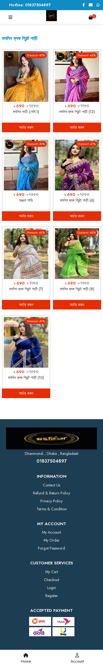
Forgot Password (51, 548)
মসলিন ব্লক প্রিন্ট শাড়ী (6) (77, 200)
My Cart (51, 572)
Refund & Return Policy (51, 493)
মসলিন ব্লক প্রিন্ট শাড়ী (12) (77, 111)
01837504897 (52, 461)
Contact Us (51, 485)
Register (51, 595)
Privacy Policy (51, 501)
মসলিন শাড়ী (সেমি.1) (26, 111)
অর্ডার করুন (26, 127)
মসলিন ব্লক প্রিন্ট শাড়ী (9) (77, 289)
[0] (91, 17)
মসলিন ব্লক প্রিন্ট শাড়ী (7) (26, 289)
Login (51, 587)
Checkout (51, 579)
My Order (52, 540)
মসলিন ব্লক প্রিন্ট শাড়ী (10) (26, 377)
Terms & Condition (52, 509)
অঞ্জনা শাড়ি (26, 200)
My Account (51, 532)
